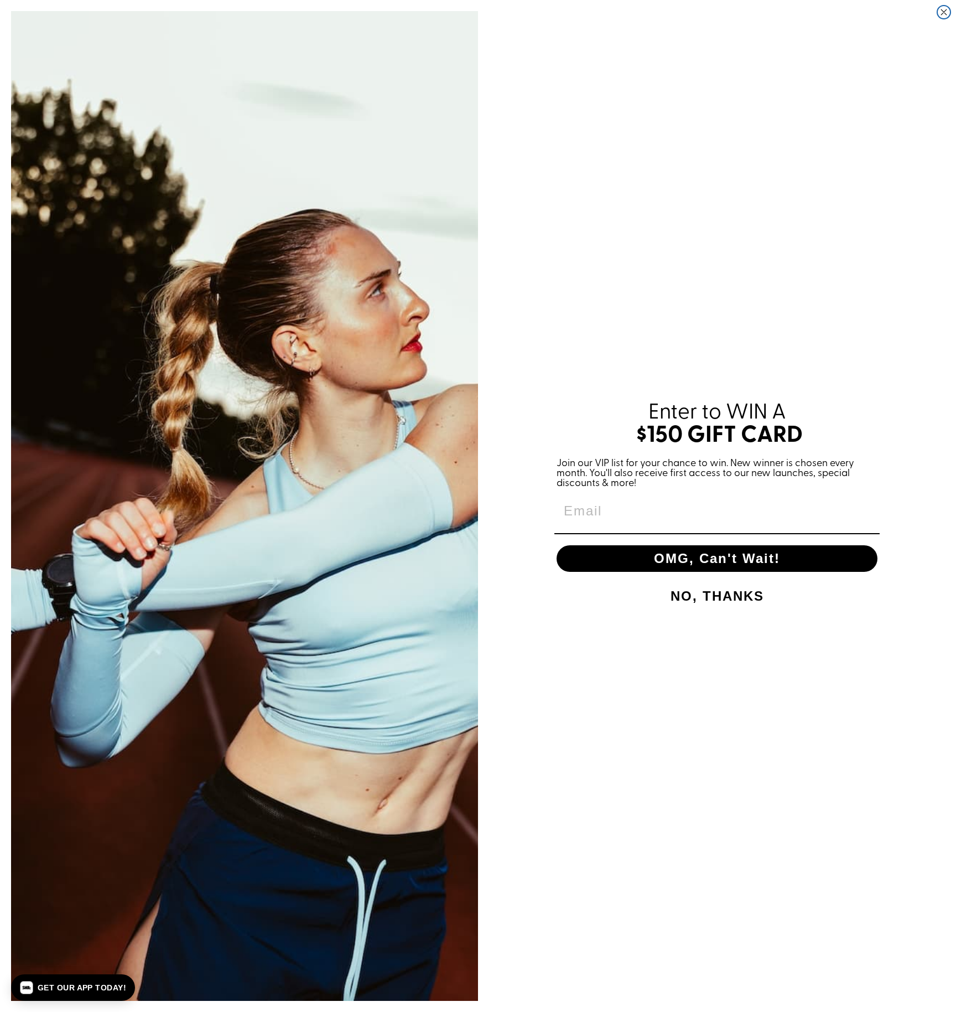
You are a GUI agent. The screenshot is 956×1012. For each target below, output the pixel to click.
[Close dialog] (943, 12)
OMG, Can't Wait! (717, 558)
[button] (73, 987)
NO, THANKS (717, 595)
